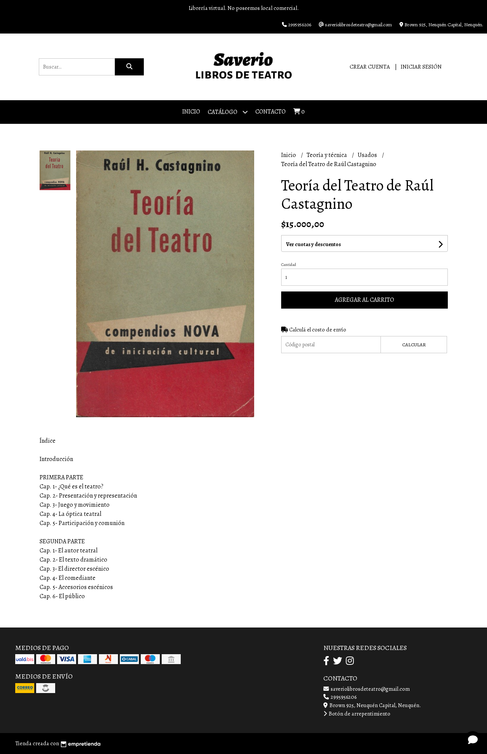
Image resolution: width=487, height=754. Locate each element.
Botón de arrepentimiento (359, 713)
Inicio (191, 111)
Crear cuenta (370, 66)
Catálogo (223, 112)
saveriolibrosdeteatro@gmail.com (369, 689)
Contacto (270, 111)
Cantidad (288, 264)
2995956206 (342, 697)
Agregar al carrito (364, 300)
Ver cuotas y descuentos (313, 244)
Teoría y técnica (327, 155)
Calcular (414, 344)
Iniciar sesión (421, 66)
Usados (368, 155)
